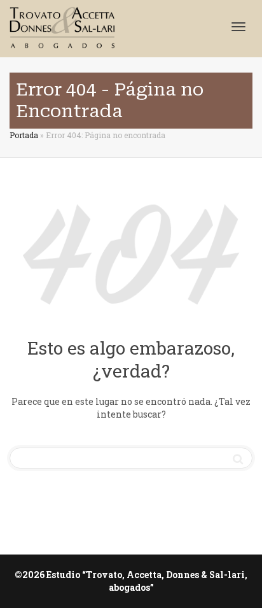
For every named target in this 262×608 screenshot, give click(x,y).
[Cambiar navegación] (238, 27)
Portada (24, 135)
